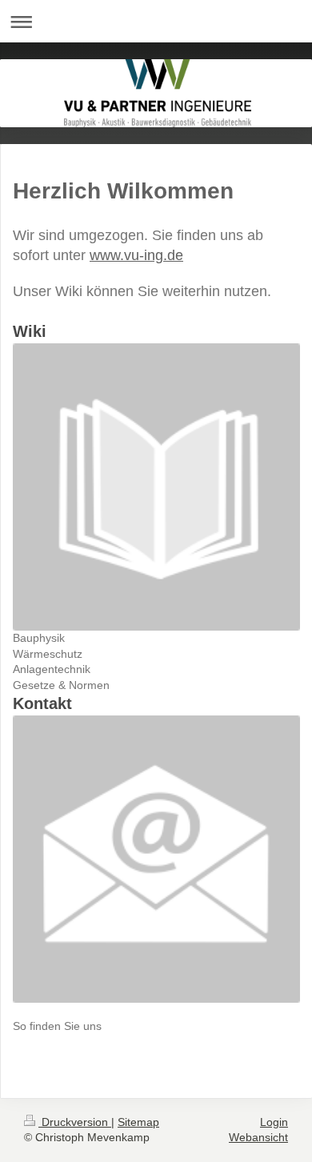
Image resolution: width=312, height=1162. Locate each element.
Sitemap (138, 1122)
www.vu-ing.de (136, 255)
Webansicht (258, 1137)
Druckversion (74, 1122)
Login (274, 1122)
